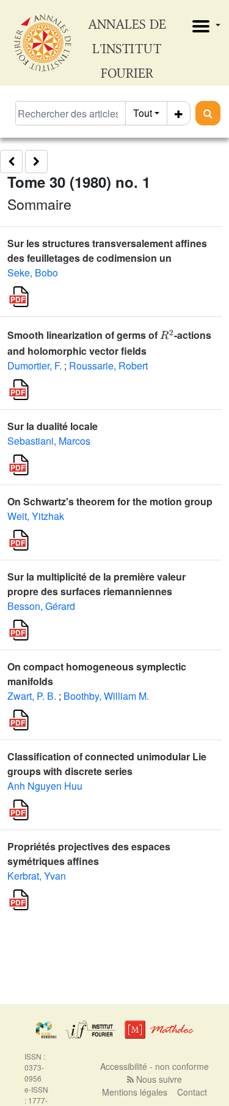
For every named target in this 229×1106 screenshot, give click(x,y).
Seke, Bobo (32, 272)
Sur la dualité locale (52, 426)
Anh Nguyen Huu (44, 786)
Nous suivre (158, 1079)
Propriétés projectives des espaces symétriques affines (88, 853)
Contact (192, 1092)
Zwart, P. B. (31, 696)
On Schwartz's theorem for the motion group (110, 501)
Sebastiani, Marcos (48, 441)
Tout (142, 113)
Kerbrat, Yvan (36, 876)
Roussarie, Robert (108, 365)
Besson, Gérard (41, 606)
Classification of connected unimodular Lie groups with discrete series (106, 763)
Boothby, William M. (106, 696)
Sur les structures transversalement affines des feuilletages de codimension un (107, 250)
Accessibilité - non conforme (154, 1066)
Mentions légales (134, 1092)
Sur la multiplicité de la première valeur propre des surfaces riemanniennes (96, 584)
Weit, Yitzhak (35, 516)
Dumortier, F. (34, 365)
